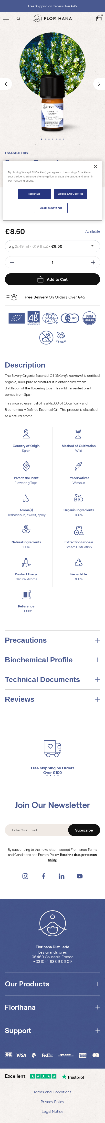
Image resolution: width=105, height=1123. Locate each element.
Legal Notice (52, 1111)
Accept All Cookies (70, 193)
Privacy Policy (52, 1102)
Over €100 (52, 773)
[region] (53, 191)
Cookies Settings (51, 207)
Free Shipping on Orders (52, 768)
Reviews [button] (19, 699)
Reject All (34, 193)
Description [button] (25, 365)
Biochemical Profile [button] (39, 660)
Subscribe (84, 830)
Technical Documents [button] (42, 679)
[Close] (95, 166)
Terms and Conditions (52, 1092)
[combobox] (52, 246)
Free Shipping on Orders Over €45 (52, 6)
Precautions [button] (26, 640)
